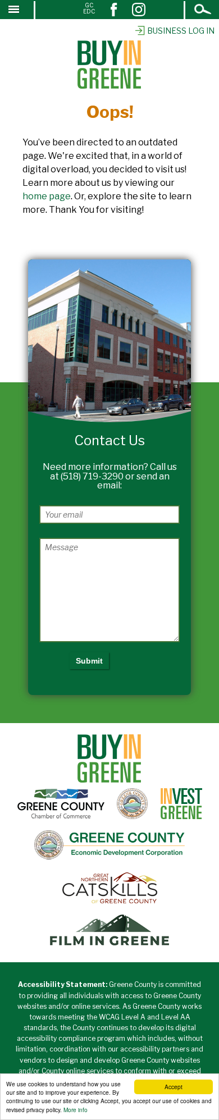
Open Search (203, 10)
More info (75, 1109)
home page (46, 196)
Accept (173, 1086)
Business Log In (181, 30)
